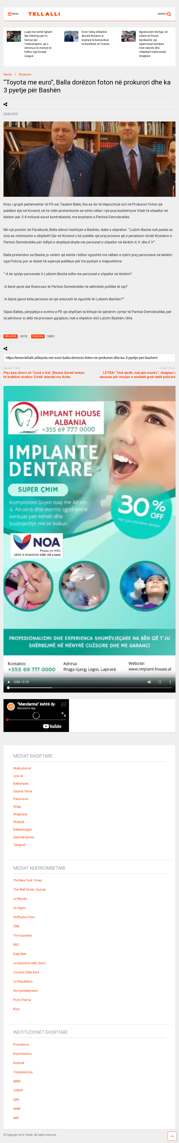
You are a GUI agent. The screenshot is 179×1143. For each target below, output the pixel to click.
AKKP (17, 1081)
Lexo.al (18, 776)
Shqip (17, 806)
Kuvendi (18, 1063)
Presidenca (21, 1044)
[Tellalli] (41, 17)
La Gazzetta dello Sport (29, 963)
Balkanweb (21, 783)
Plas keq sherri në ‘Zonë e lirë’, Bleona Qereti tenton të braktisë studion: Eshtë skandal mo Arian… (43, 375)
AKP (16, 1118)
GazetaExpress (23, 837)
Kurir (16, 1009)
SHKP (17, 1109)
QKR (16, 1099)
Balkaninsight (22, 829)
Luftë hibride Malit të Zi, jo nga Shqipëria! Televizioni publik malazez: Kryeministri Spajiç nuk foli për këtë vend (160, 41)
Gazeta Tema (22, 791)
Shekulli (18, 822)
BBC (16, 944)
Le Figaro (19, 908)
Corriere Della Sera (26, 972)
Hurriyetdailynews (25, 990)
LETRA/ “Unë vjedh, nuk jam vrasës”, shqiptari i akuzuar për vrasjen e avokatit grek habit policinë (138, 375)
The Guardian (22, 935)
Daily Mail (19, 954)
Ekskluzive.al (22, 768)
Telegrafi (19, 845)
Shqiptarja (20, 814)
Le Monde (20, 898)
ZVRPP (18, 1090)
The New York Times (27, 880)
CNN (16, 926)
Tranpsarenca (23, 1072)
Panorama (20, 799)
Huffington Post (24, 917)
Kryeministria (22, 1053)
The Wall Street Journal (29, 889)
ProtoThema (22, 1000)
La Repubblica (23, 981)
